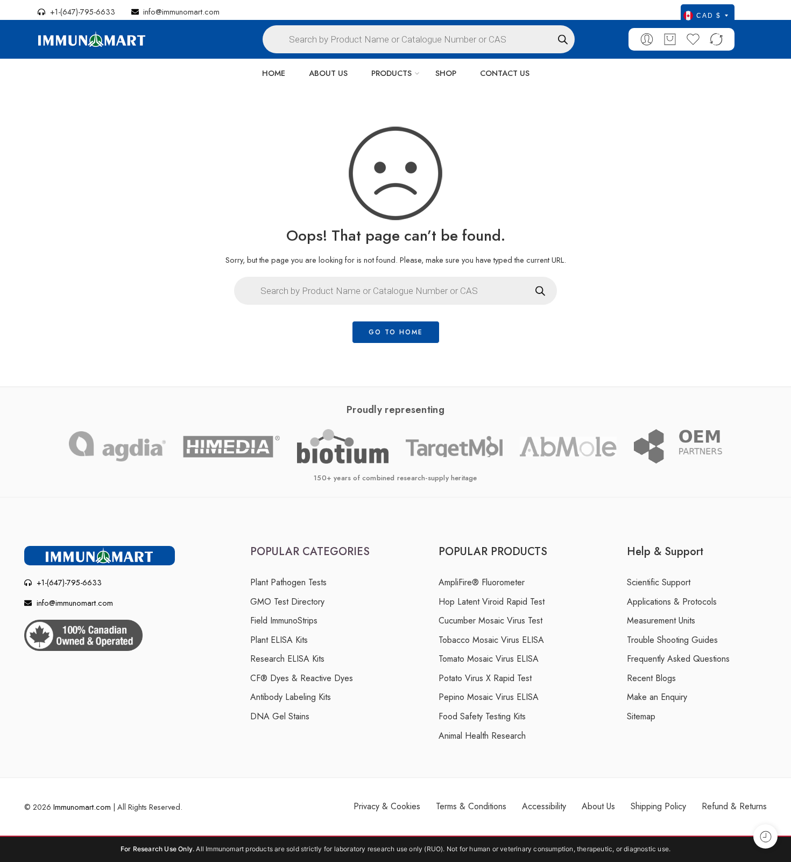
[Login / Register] (646, 39)
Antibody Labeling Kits (290, 697)
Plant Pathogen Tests (288, 582)
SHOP (445, 73)
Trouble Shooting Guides (672, 640)
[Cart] (669, 39)
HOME (273, 73)
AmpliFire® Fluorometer (482, 582)
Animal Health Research (482, 736)
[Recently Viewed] (765, 836)
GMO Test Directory (287, 601)
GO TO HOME (396, 332)
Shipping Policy (658, 806)
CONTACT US (504, 73)
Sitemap (641, 716)
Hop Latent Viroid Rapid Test (492, 601)
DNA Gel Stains (279, 716)
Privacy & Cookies (387, 806)
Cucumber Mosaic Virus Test (490, 620)
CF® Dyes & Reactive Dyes (301, 678)
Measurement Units (661, 620)
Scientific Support (658, 582)
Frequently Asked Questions (678, 659)
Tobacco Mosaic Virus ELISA (491, 640)
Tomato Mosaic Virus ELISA (489, 659)
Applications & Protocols (672, 601)
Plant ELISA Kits (279, 640)
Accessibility (544, 806)
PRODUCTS (391, 73)
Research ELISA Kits (287, 659)
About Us (598, 806)
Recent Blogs (651, 678)
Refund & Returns (734, 806)
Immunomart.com (82, 806)
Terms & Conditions (471, 806)
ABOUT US (328, 73)
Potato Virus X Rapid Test (485, 678)
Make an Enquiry (657, 697)
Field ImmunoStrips (283, 620)
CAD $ (708, 15)
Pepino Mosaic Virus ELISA (489, 697)
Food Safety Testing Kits (482, 716)
